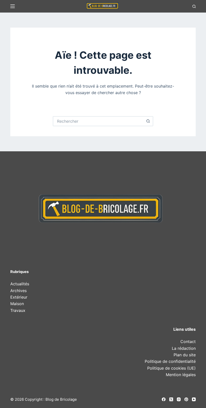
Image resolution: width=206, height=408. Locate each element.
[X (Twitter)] (171, 399)
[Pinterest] (186, 399)
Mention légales (181, 374)
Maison (17, 303)
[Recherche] (194, 6)
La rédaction (184, 348)
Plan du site (185, 354)
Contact (188, 341)
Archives (18, 290)
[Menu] (12, 6)
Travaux (17, 310)
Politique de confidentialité (170, 361)
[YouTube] (194, 399)
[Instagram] (179, 399)
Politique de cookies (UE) (171, 368)
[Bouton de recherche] (148, 121)
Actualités (19, 283)
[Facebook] (164, 399)
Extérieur (18, 297)
